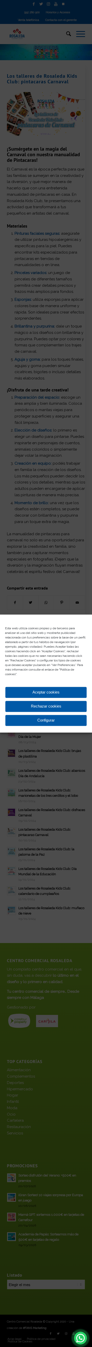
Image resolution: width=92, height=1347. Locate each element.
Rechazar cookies (46, 706)
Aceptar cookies (46, 692)
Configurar (46, 720)
